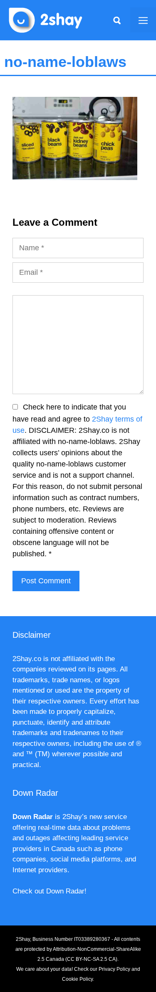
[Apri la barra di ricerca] (117, 19)
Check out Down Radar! (49, 891)
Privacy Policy (114, 969)
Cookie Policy (77, 979)
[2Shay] (45, 19)
